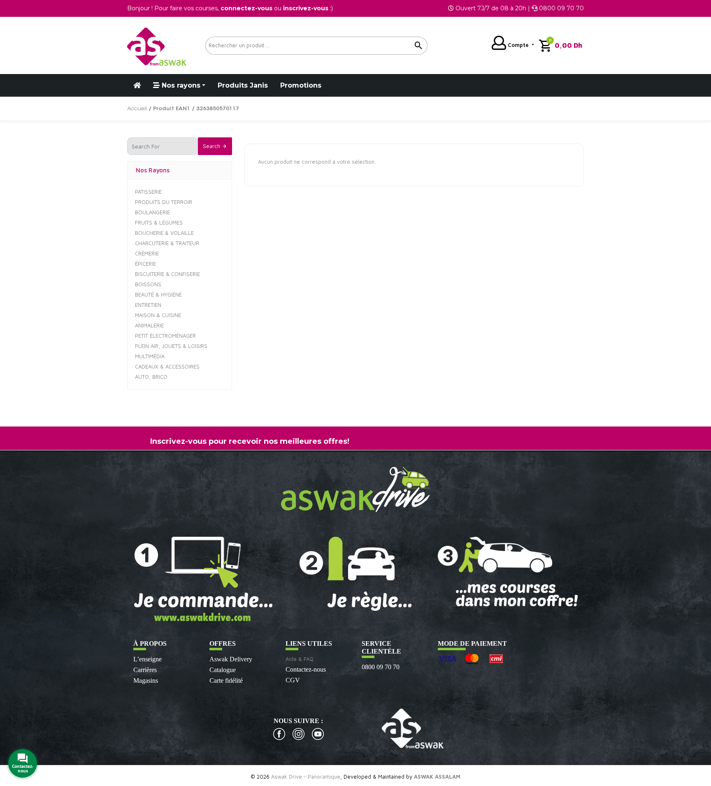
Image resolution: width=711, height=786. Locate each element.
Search (212, 146)
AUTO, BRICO (151, 376)
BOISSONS (148, 284)
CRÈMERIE (147, 253)
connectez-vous (246, 8)
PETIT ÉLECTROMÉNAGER (165, 335)
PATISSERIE (148, 191)
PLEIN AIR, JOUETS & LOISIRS (171, 346)
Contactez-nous (306, 669)
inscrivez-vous (305, 8)
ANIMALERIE (149, 325)
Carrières (145, 669)
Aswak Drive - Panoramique (305, 776)
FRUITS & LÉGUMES (159, 222)
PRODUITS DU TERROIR (163, 202)
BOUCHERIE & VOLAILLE (164, 233)
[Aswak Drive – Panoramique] (156, 45)
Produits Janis (243, 85)
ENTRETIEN (148, 304)
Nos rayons (180, 85)
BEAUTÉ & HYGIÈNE (158, 294)
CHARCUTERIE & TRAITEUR (167, 243)
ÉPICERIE (145, 263)
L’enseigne (147, 659)
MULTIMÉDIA (150, 356)
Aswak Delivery (230, 659)
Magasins (145, 680)
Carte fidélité (226, 680)
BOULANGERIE (152, 212)
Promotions (300, 85)
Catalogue (222, 669)
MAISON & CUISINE (158, 315)
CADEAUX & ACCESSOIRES (167, 366)
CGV (293, 680)
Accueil (137, 108)
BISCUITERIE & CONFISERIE (167, 274)
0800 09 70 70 (381, 666)
